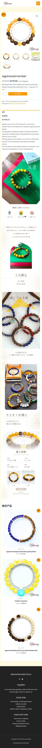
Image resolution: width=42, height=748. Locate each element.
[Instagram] (19, 679)
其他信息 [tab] (5, 116)
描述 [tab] (3, 112)
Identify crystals (21, 704)
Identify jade (21, 707)
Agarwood (13, 103)
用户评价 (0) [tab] (6, 120)
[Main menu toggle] (38, 3)
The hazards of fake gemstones (21, 702)
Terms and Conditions (21, 719)
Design (23, 103)
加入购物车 (17, 94)
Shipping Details (21, 726)
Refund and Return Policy (21, 724)
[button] (37, 16)
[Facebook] (22, 679)
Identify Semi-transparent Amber (21, 709)
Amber (19, 103)
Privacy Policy (21, 721)
